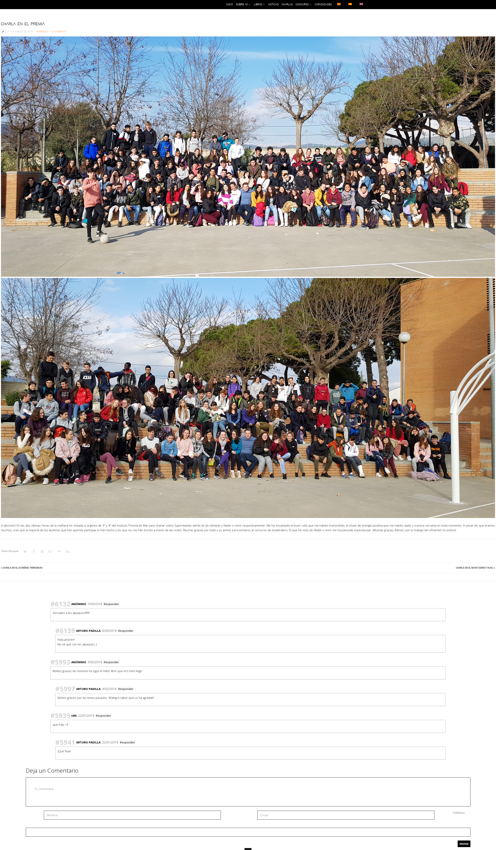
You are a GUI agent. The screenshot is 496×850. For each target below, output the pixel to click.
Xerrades (42, 31)
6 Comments (59, 31)
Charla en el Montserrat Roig (474, 567)
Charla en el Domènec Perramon (22, 567)
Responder (111, 604)
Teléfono (459, 813)
